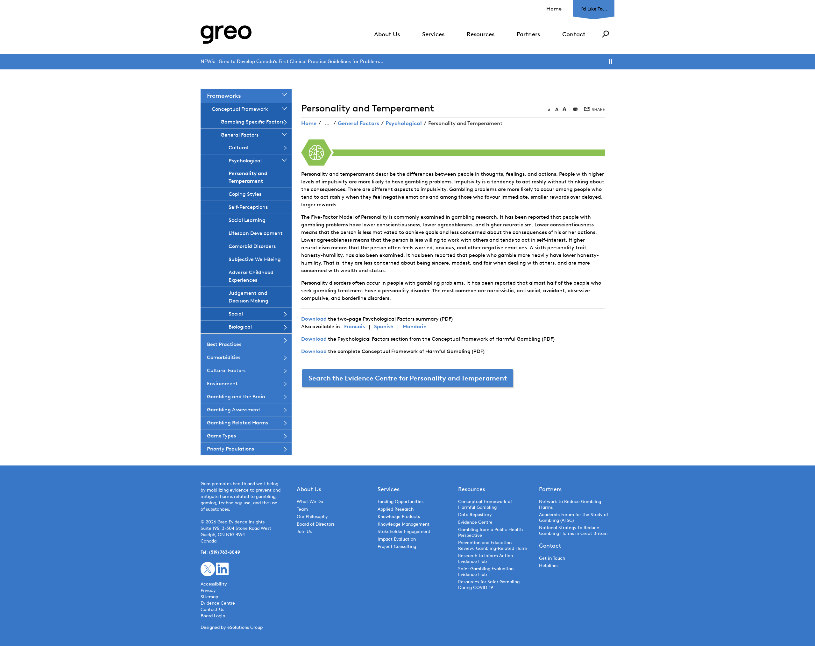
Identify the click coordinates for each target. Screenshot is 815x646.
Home (554, 8)
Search (605, 34)
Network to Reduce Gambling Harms (570, 504)
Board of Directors (316, 524)
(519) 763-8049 (224, 552)
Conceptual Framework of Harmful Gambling (485, 504)
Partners (528, 34)
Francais (354, 326)
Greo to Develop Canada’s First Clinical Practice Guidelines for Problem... (301, 61)
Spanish (383, 326)
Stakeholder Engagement (404, 531)
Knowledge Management (403, 524)
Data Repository (475, 514)
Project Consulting (397, 546)
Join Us (304, 531)
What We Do (310, 501)
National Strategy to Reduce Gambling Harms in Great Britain (573, 530)
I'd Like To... (593, 9)
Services (433, 34)
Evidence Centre (475, 522)
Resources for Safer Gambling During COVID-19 (489, 584)
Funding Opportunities (400, 501)
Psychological (404, 123)
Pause (610, 61)
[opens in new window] (208, 568)
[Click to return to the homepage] (226, 34)
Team (302, 509)
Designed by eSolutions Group (232, 627)
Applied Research (396, 509)
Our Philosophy (312, 516)
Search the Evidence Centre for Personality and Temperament (407, 378)
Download (314, 319)
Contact (573, 34)
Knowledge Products (399, 516)
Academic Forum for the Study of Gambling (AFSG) (573, 517)
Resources (480, 34)
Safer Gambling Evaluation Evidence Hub (486, 571)
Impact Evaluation (397, 539)
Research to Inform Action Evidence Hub (485, 558)
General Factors (358, 123)
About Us (387, 34)
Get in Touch (552, 558)
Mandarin (415, 326)
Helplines (548, 565)
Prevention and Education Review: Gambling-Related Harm (492, 545)
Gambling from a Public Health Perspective (490, 532)
